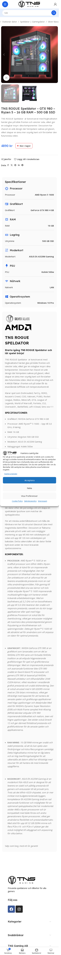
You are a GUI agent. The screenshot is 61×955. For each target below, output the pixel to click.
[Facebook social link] (8, 165)
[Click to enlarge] (6, 77)
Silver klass (53, 21)
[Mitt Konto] (55, 4)
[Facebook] (11, 909)
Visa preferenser (29, 495)
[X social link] (11, 165)
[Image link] (22, 880)
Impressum (42, 501)
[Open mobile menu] (5, 4)
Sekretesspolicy (30, 501)
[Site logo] (29, 4)
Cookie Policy (17, 501)
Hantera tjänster (10, 474)
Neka (29, 488)
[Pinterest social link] (15, 165)
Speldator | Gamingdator (32, 21)
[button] (4, 54)
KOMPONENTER (14, 554)
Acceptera (29, 480)
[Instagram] (19, 909)
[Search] (53, 12)
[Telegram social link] (22, 165)
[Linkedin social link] (19, 165)
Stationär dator (9, 21)
